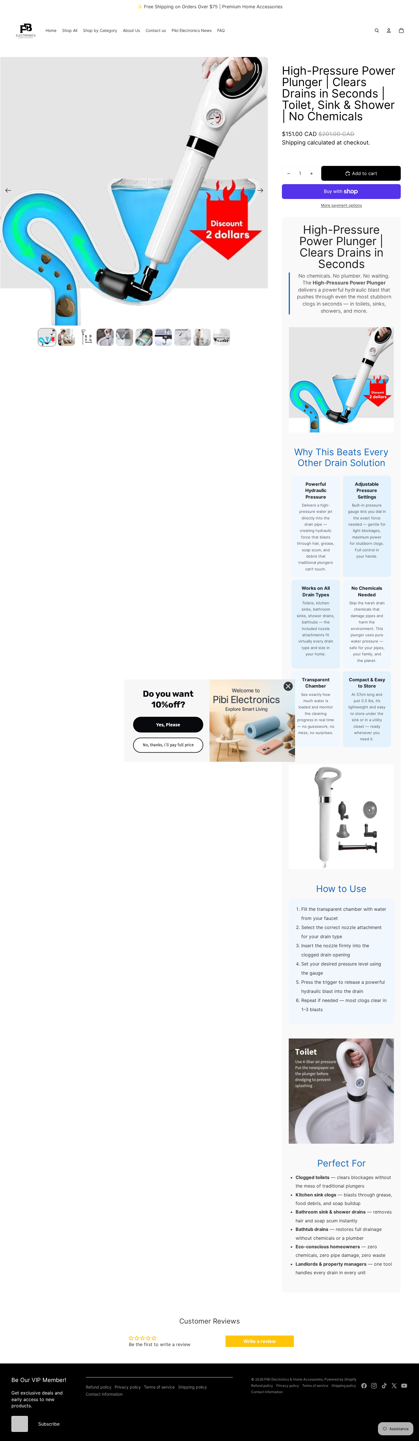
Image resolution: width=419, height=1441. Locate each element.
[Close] (288, 686)
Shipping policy (192, 1387)
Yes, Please (168, 724)
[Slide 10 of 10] (221, 337)
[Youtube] (404, 1385)
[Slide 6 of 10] (143, 337)
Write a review (259, 1341)
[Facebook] (364, 1385)
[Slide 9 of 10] (202, 337)
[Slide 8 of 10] (182, 337)
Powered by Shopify (340, 1379)
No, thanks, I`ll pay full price (168, 744)
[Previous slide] (6, 191)
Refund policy (98, 1387)
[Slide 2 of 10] (66, 337)
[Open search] (377, 30)
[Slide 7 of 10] (163, 337)
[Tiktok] (384, 1385)
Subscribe (49, 1424)
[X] (394, 1385)
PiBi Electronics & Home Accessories (293, 1379)
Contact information (104, 1394)
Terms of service (159, 1387)
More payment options (341, 205)
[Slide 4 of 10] (105, 337)
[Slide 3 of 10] (85, 337)
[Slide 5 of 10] (124, 337)
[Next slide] (262, 191)
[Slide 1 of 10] (47, 337)
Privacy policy (128, 1387)
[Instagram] (374, 1385)
